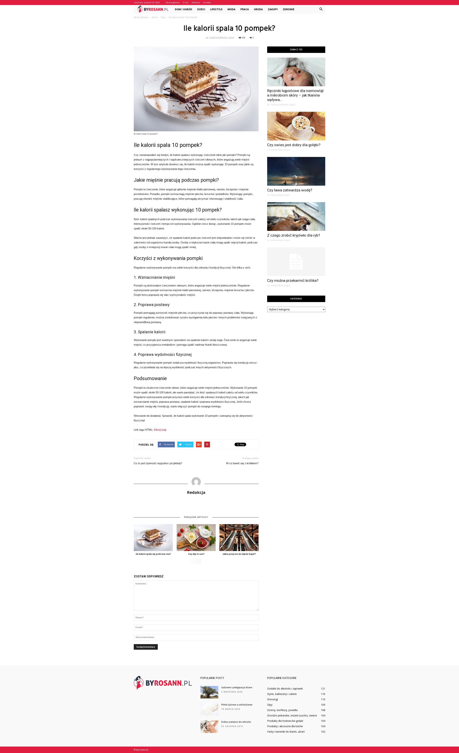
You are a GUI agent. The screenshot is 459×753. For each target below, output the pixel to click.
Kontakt (207, 2)
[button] (321, 9)
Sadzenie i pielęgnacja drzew (236, 688)
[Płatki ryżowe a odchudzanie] (209, 709)
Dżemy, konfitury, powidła (282, 710)
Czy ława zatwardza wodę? (289, 190)
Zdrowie (288, 9)
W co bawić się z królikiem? (242, 463)
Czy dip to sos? (196, 554)
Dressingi (272, 699)
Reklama (196, 2)
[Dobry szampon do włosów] (209, 726)
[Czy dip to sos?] (196, 537)
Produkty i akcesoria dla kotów (285, 726)
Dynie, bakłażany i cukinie (282, 694)
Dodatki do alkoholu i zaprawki (285, 688)
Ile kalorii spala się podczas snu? (153, 554)
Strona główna (172, 2)
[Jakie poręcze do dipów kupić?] (239, 537)
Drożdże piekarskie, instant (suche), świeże (292, 715)
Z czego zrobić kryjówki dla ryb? (293, 235)
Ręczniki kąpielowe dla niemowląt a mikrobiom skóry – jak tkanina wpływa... (295, 95)
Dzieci (201, 9)
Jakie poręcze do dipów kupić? (239, 554)
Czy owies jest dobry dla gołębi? (293, 145)
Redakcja (196, 492)
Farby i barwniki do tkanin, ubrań (286, 731)
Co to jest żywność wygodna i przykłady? (158, 463)
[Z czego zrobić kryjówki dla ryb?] (296, 216)
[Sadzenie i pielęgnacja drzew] (209, 692)
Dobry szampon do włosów (236, 722)
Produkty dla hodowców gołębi (285, 721)
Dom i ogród (183, 9)
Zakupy (273, 9)
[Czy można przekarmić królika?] (296, 261)
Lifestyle (216, 9)
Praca (244, 9)
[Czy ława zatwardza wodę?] (296, 171)
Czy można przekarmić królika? (292, 280)
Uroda (258, 9)
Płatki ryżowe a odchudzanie (236, 705)
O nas (185, 2)
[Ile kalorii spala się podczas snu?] (153, 537)
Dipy (269, 704)
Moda (231, 9)
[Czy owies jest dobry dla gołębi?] (296, 126)
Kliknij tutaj (160, 429)
